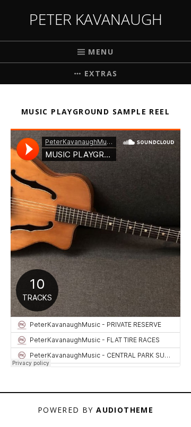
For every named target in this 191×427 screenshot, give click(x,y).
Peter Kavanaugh (95, 19)
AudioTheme (124, 410)
